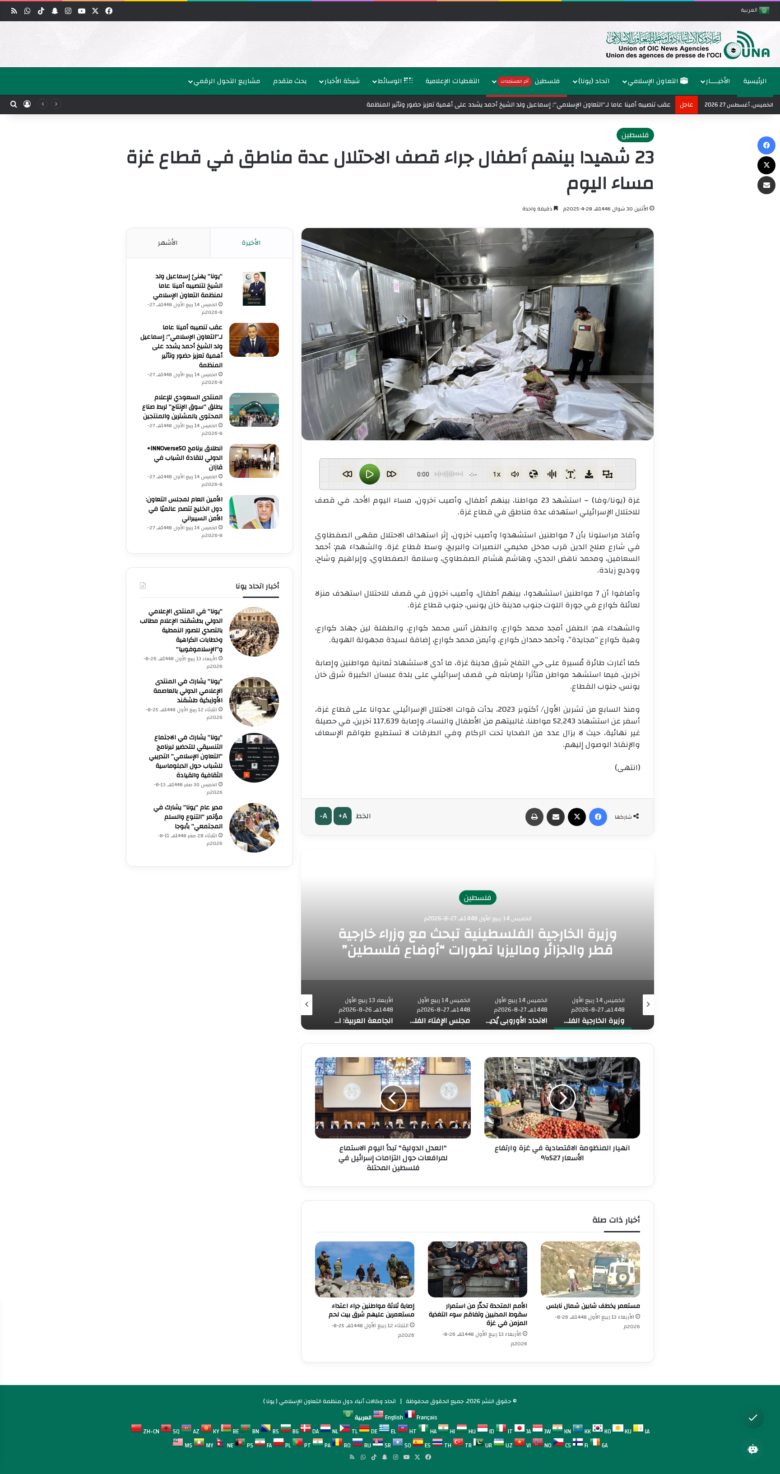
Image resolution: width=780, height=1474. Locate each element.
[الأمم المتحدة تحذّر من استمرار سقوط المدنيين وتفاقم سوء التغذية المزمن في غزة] (477, 1269)
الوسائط (391, 81)
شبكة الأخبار (342, 81)
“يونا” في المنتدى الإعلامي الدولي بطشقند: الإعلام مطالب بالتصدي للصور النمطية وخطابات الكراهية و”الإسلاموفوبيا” (181, 630)
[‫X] (577, 817)
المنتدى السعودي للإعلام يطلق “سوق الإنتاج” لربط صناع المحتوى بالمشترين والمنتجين (182, 407)
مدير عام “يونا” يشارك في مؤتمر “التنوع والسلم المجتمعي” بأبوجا (188, 817)
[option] (392, 44)
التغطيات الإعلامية (453, 81)
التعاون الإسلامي (654, 81)
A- (323, 815)
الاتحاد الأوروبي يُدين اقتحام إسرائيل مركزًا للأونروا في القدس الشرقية (477, 941)
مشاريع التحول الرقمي (227, 81)
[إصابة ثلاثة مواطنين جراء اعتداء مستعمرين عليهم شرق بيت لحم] (364, 1269)
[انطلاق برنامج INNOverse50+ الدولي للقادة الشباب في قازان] (254, 461)
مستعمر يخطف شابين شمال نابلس (593, 1306)
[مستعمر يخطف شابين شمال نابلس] (590, 1269)
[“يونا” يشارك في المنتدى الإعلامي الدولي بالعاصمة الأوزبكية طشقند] (254, 702)
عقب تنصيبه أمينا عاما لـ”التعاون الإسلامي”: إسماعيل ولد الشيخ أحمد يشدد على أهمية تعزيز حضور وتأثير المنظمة (181, 346)
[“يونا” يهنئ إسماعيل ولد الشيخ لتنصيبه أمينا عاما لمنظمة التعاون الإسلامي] (254, 289)
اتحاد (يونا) (594, 81)
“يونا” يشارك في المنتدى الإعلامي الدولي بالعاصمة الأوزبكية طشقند (188, 691)
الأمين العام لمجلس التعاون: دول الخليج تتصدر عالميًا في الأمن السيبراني (184, 509)
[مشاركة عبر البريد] (556, 817)
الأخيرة (251, 243)
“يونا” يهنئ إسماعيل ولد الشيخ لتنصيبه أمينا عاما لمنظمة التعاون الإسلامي (188, 286)
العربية (750, 11)
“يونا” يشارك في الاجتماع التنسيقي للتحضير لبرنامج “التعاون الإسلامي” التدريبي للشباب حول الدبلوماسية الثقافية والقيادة (186, 756)
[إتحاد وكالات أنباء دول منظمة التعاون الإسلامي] (678, 44)
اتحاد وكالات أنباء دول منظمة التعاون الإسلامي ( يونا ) (329, 1401)
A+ (342, 815)
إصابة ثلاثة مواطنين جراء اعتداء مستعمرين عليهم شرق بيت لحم (371, 1310)
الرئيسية (755, 81)
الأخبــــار (718, 81)
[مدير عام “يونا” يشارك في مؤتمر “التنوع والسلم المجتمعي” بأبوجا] (254, 828)
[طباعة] (534, 817)
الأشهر (168, 243)
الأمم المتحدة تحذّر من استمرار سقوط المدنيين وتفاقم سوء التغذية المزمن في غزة (478, 1314)
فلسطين (530, 81)
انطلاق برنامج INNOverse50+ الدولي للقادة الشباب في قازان (185, 458)
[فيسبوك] (598, 817)
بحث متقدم (290, 81)
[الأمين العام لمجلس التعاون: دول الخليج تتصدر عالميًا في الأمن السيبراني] (254, 512)
